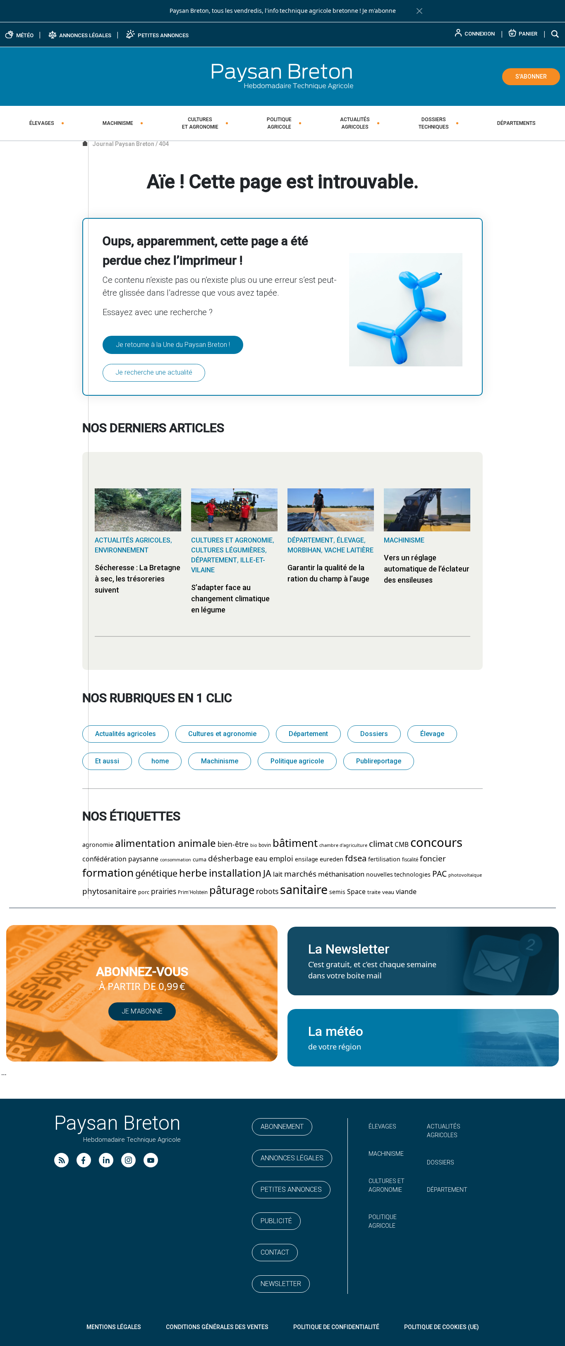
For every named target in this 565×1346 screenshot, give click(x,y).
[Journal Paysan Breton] (282, 76)
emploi (281, 859)
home (160, 761)
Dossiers (434, 123)
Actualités (355, 123)
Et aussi (107, 761)
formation (108, 873)
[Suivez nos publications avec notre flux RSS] (61, 1160)
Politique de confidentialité (336, 1327)
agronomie (97, 845)
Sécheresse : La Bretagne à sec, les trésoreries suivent (137, 578)
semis (337, 892)
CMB (402, 845)
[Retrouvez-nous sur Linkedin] (106, 1160)
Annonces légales (292, 1158)
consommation (175, 860)
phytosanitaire (109, 891)
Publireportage (378, 761)
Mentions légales (113, 1327)
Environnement (121, 550)
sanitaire (304, 890)
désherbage (230, 858)
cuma (199, 859)
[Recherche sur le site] (555, 34)
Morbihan (304, 550)
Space (356, 892)
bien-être (233, 844)
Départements (516, 123)
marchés (300, 874)
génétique (156, 873)
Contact (275, 1252)
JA (267, 873)
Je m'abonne (379, 10)
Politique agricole (297, 761)
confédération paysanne (120, 859)
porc (143, 892)
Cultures (200, 123)
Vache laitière (348, 550)
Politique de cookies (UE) (441, 1327)
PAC (439, 874)
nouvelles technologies (398, 874)
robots (267, 891)
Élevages (41, 123)
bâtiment (295, 843)
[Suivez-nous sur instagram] (128, 1160)
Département (214, 560)
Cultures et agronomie (232, 540)
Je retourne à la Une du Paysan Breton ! (173, 345)
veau (388, 892)
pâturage (231, 890)
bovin (265, 845)
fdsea (355, 858)
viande (406, 892)
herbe (193, 873)
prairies (163, 891)
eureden (331, 859)
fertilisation (384, 859)
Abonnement (282, 1127)
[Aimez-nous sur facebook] (84, 1160)
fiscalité (410, 860)
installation (235, 873)
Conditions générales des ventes (217, 1327)
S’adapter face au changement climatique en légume (230, 598)
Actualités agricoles (132, 540)
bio (253, 845)
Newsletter (281, 1284)
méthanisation (341, 874)
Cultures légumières (228, 550)
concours (436, 843)
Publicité (276, 1221)
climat (381, 844)
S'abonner (531, 76)
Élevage (350, 540)
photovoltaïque (465, 875)
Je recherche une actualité (153, 372)
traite (374, 892)
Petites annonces (291, 1189)
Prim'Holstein (193, 892)
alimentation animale (165, 843)
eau (261, 859)
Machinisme (118, 123)
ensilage (306, 859)
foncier (433, 858)
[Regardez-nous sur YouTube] (151, 1160)
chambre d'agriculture (343, 845)
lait (277, 874)
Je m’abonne (142, 1011)
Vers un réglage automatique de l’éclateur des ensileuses (426, 568)
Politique (279, 123)
